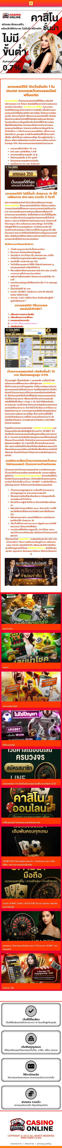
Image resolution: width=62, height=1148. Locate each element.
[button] (31, 3)
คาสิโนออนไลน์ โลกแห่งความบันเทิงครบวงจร (21, 822)
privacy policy (44, 1143)
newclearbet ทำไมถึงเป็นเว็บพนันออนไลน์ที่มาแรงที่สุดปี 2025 (29, 783)
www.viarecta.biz (31, 1137)
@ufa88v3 (24, 539)
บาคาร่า (6, 667)
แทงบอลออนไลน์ (10, 706)
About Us (29, 1143)
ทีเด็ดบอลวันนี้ (9, 744)
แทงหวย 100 (8, 987)
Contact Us (16, 1143)
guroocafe (8, 628)
